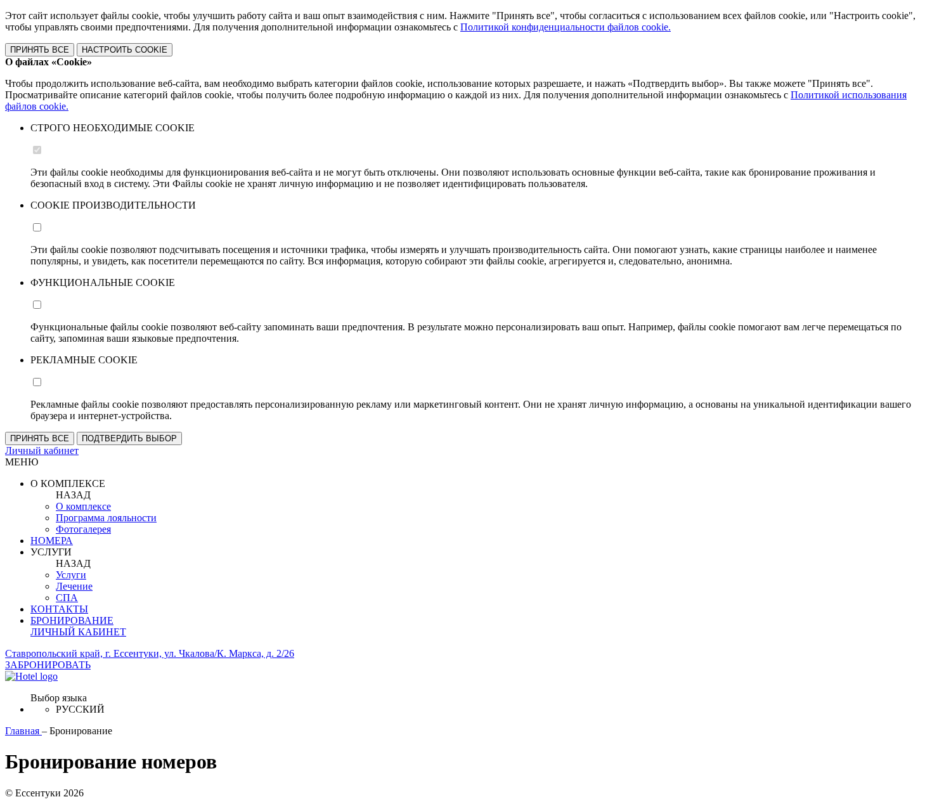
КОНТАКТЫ (59, 609)
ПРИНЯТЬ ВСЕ (39, 50)
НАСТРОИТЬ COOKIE (124, 50)
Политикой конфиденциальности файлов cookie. (565, 27)
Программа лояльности (106, 517)
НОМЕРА (51, 540)
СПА (67, 597)
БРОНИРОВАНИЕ (71, 620)
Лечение (74, 586)
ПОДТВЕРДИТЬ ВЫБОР (129, 438)
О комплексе (83, 506)
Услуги (71, 574)
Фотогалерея (83, 529)
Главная (23, 730)
